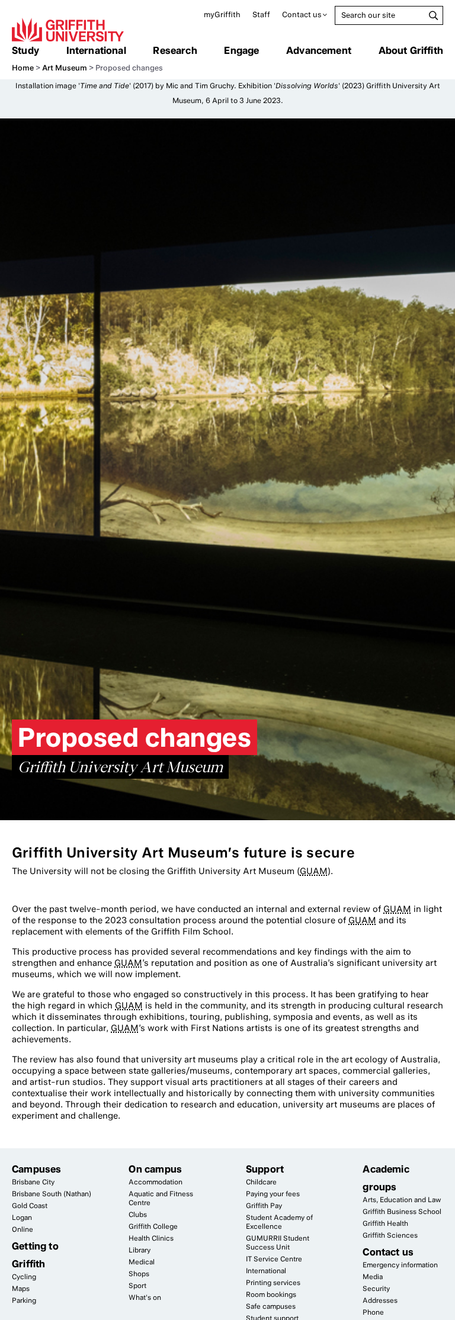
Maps (21, 1288)
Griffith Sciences (390, 1235)
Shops (139, 1274)
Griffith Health (385, 1223)
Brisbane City (33, 1182)
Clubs (138, 1214)
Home (23, 67)
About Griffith (411, 50)
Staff (261, 14)
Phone (373, 1312)
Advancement (318, 50)
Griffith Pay (264, 1206)
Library (139, 1250)
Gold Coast (29, 1206)
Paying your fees (273, 1194)
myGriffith (222, 14)
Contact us (302, 14)
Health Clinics (151, 1238)
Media (373, 1277)
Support (265, 1169)
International (96, 50)
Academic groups (386, 1178)
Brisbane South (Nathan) (51, 1194)
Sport (137, 1286)
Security (376, 1288)
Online (22, 1229)
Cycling (24, 1277)
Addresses (380, 1300)
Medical (142, 1262)
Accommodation (155, 1182)
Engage (241, 50)
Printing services (273, 1283)
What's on (145, 1297)
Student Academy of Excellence (279, 1222)
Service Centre (274, 1259)
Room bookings (271, 1294)
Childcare (261, 1182)
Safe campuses (271, 1306)
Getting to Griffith (35, 1255)
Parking (24, 1300)
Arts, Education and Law (402, 1200)
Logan (22, 1217)
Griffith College (153, 1226)
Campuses (36, 1169)
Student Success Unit (277, 1242)
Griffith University (68, 29)
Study (25, 50)
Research (175, 50)
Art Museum (64, 67)
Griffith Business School (402, 1211)
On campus (155, 1169)
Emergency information (400, 1265)
